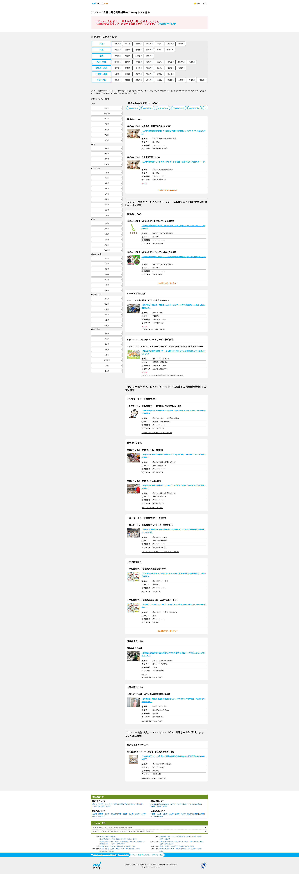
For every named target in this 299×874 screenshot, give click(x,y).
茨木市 (131, 814)
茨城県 (159, 44)
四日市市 (192, 804)
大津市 (143, 814)
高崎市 (123, 844)
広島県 (117, 80)
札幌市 (153, 814)
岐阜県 (127, 56)
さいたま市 (108, 804)
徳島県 (180, 80)
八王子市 (107, 836)
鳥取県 (138, 80)
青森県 (127, 68)
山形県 (170, 68)
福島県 (180, 68)
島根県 (148, 80)
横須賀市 (101, 806)
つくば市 (112, 844)
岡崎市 (113, 846)
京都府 (138, 50)
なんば (173, 836)
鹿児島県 (181, 62)
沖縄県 (191, 62)
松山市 (171, 814)
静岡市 (166, 804)
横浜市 (94, 804)
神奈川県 (127, 44)
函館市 (201, 814)
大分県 (159, 62)
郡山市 (189, 814)
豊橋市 (153, 806)
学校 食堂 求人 (194, 108)
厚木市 (135, 839)
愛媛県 (191, 80)
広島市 (177, 814)
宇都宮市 (141, 841)
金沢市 (176, 846)
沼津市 (178, 804)
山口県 (159, 80)
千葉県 (138, 44)
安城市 (159, 806)
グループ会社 (162, 864)
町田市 (113, 836)
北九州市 (154, 816)
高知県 (202, 80)
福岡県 (117, 62)
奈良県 (159, 50)
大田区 (94, 806)
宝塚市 (137, 814)
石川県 (159, 74)
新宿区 (100, 804)
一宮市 (165, 806)
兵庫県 (127, 50)
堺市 (119, 814)
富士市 (172, 804)
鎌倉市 (130, 839)
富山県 (148, 74)
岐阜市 (185, 804)
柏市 (131, 841)
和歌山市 (114, 814)
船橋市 (127, 841)
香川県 (170, 80)
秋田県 (159, 68)
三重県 (138, 56)
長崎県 (138, 62)
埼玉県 (148, 44)
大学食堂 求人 (133, 108)
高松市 (132, 849)
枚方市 (94, 816)
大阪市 (94, 814)
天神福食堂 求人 (178, 108)
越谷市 (108, 806)
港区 (115, 804)
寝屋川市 (101, 816)
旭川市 (183, 814)
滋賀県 (148, 50)
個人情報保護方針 (172, 864)
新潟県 (138, 74)
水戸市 (106, 844)
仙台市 (159, 814)
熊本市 (160, 816)
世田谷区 (139, 804)
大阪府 (117, 50)
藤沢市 (118, 839)
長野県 (127, 74)
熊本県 (148, 62)
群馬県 (180, 44)
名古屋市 (154, 804)
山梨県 (117, 74)
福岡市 (165, 814)
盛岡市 (196, 841)
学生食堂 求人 (148, 108)
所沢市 (112, 841)
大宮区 (117, 841)
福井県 (170, 74)
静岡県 (148, 56)
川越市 (106, 841)
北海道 (117, 68)
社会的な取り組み (144, 864)
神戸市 (107, 814)
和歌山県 (170, 50)
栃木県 (170, 44)
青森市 (195, 814)
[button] (206, 108)
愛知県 (117, 56)
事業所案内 (134, 864)
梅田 (165, 836)
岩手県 (138, 68)
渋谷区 (120, 804)
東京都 (117, 44)
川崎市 (132, 804)
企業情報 (127, 864)
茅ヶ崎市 (123, 839)
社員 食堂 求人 (163, 108)
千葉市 (126, 804)
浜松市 (160, 804)
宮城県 (148, 68)
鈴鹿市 (198, 804)
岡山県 (127, 80)
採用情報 (153, 864)
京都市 (100, 814)
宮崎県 (170, 62)
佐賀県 (127, 62)
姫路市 (125, 814)
